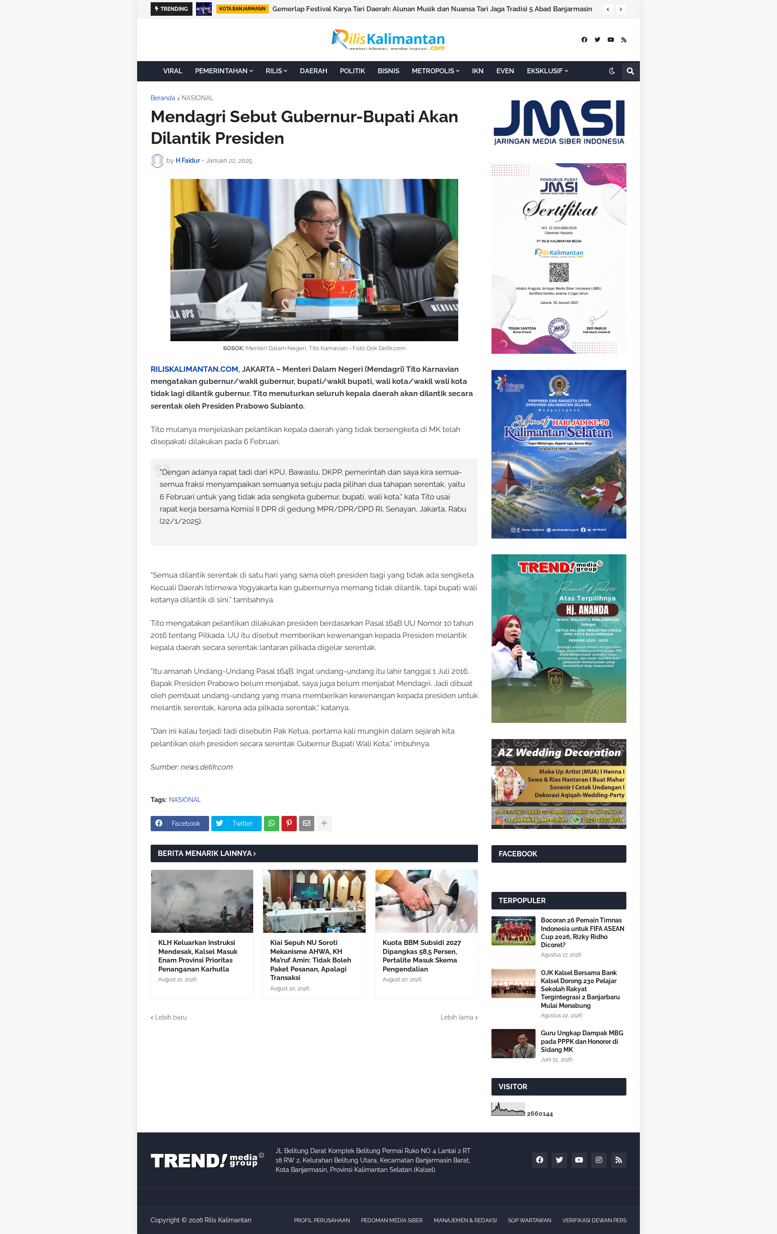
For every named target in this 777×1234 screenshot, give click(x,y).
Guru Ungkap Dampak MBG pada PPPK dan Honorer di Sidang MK (582, 1041)
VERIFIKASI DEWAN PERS (594, 1220)
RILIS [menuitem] (274, 71)
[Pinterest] (289, 823)
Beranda (163, 98)
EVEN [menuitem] (505, 71)
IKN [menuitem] (478, 71)
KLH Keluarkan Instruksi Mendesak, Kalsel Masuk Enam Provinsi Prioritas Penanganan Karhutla (197, 956)
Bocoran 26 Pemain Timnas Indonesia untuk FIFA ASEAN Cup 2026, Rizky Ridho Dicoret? (583, 933)
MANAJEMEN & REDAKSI (465, 1220)
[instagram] (599, 1160)
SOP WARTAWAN (529, 1220)
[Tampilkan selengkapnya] (324, 823)
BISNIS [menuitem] (388, 71)
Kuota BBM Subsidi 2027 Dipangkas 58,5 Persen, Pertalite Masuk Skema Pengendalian (422, 956)
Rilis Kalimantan (228, 1220)
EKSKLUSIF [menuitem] (545, 71)
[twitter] (597, 40)
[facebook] (584, 40)
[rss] (623, 40)
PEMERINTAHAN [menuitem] (221, 71)
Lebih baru (171, 1017)
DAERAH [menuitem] (313, 71)
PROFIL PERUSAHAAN (322, 1220)
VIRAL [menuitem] (173, 71)
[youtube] (610, 40)
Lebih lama (457, 1017)
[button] (608, 9)
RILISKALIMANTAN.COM (194, 369)
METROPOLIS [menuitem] (433, 71)
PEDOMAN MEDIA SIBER (392, 1220)
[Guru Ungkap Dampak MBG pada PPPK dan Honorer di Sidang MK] (513, 1043)
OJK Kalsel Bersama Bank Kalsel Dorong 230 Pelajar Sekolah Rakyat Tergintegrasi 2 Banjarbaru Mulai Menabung (580, 989)
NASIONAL (198, 98)
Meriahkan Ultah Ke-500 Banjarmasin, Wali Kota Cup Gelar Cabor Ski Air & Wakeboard (409, 9)
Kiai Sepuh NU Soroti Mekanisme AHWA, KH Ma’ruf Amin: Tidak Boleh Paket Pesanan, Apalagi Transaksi (310, 960)
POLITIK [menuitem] (352, 71)
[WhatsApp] (271, 823)
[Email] (306, 823)
